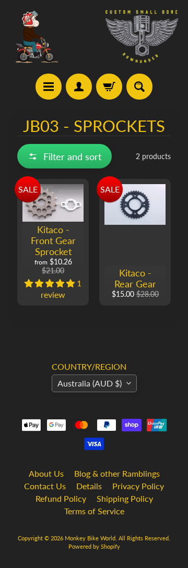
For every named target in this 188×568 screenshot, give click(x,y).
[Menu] (49, 87)
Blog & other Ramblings (117, 473)
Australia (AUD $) (89, 383)
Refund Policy (61, 498)
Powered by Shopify (94, 546)
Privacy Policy (138, 486)
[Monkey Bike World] (94, 36)
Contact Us (45, 486)
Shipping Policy (125, 498)
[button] (64, 156)
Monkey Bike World (90, 538)
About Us (46, 473)
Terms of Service (94, 511)
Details (89, 486)
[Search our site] (139, 87)
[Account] (79, 87)
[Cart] (109, 87)
